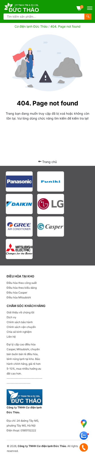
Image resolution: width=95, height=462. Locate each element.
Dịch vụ (11, 317)
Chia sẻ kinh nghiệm (19, 331)
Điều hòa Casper (17, 292)
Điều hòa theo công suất (22, 282)
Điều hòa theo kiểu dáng (22, 287)
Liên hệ (11, 336)
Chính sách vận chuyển (21, 327)
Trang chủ (49, 162)
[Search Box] (87, 16)
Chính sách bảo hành (20, 322)
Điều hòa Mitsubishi (19, 297)
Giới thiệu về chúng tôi (20, 312)
